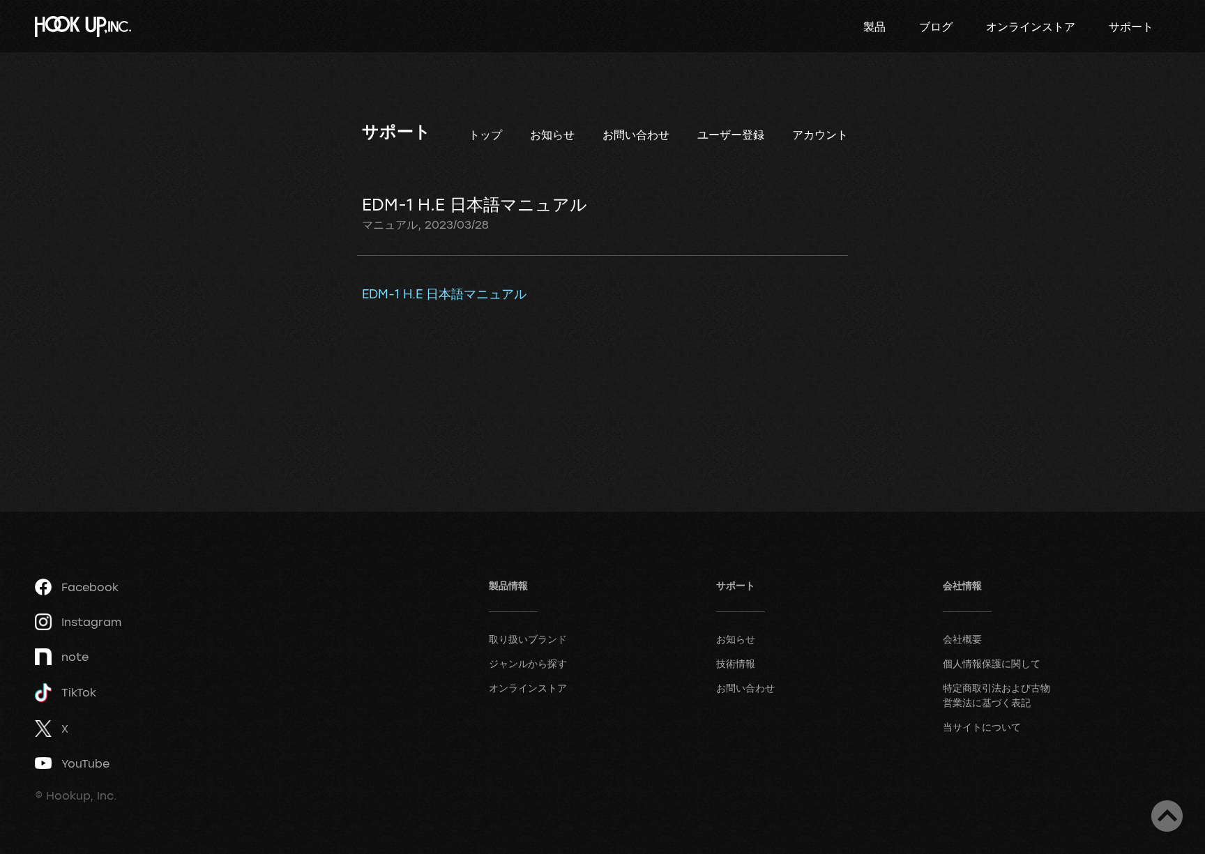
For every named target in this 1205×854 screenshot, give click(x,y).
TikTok (78, 692)
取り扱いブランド (528, 639)
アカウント (820, 134)
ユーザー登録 (730, 134)
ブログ (936, 26)
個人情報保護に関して (991, 663)
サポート (1131, 26)
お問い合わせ (635, 134)
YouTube (85, 763)
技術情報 (735, 663)
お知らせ (552, 134)
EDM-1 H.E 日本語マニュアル (444, 294)
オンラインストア (1030, 26)
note (75, 656)
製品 (874, 26)
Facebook (90, 587)
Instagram (91, 622)
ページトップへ (1167, 816)
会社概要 (962, 639)
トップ (485, 134)
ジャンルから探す (528, 663)
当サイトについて (982, 726)
